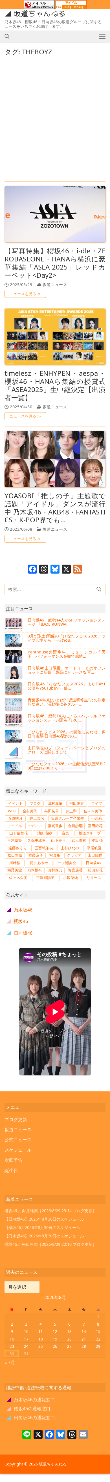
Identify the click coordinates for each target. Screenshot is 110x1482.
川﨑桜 (14, 862)
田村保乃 (55, 870)
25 (40, 1346)
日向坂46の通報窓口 (31, 1417)
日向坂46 (93, 862)
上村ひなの (70, 847)
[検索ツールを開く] (7, 36)
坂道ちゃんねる (39, 13)
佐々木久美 (18, 877)
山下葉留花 (18, 833)
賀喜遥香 (75, 870)
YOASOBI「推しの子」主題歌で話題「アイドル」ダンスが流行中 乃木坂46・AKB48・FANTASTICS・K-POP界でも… (55, 508)
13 (69, 1331)
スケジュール (18, 1150)
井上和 (71, 810)
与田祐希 (51, 810)
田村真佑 (55, 803)
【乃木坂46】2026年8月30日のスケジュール (44, 1235)
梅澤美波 (14, 870)
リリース (94, 877)
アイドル (14, 825)
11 (40, 1331)
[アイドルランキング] (39, 6)
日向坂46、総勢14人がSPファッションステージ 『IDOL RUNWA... (66, 622)
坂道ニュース (54, 284)
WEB (12, 810)
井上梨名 (37, 818)
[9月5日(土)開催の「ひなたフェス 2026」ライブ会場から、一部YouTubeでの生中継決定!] (14, 640)
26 (55, 1346)
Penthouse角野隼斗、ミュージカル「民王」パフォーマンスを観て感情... (66, 654)
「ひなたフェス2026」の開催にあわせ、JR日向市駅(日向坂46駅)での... (66, 734)
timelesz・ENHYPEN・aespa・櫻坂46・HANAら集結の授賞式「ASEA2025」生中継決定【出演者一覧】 (55, 385)
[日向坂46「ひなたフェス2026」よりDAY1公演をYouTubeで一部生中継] (14, 688)
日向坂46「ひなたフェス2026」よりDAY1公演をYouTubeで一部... (66, 686)
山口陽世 (95, 855)
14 (84, 1331)
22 (98, 1339)
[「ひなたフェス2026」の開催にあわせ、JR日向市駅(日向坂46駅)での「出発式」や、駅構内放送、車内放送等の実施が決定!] (14, 736)
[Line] (26, 1435)
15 (98, 1331)
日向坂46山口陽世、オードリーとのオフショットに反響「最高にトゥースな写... (66, 670)
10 (26, 1331)
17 (26, 1339)
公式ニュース (18, 1140)
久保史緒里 (36, 840)
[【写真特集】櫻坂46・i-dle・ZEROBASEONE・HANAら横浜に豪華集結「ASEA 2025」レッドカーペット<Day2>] (55, 214)
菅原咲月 (15, 818)
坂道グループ (90, 833)
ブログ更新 (16, 1119)
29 (98, 1346)
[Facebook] (32, 570)
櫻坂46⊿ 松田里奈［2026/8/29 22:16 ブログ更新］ (50, 1244)
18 (40, 1339)
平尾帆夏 (94, 847)
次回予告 (14, 1160)
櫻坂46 (97, 840)
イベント (15, 803)
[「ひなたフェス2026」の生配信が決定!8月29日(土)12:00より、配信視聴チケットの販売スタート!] (14, 768)
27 (69, 1346)
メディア (34, 825)
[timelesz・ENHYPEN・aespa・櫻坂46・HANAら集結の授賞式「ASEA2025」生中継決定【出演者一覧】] (55, 337)
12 (55, 1331)
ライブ (96, 803)
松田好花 (95, 870)
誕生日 (11, 1170)
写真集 (54, 855)
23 (12, 1346)
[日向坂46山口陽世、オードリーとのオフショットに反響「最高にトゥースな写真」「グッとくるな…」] (14, 672)
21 (84, 1339)
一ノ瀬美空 (67, 862)
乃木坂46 (34, 870)
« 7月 (10, 1362)
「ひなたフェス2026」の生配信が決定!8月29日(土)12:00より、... (66, 766)
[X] (66, 570)
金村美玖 (30, 810)
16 (12, 1339)
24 (26, 1346)
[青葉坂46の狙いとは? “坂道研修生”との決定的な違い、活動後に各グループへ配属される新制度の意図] (14, 704)
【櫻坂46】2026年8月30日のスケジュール (42, 1227)
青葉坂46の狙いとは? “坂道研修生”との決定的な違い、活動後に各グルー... (66, 702)
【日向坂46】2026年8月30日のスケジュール (44, 1219)
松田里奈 (15, 855)
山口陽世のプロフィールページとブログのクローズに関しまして (66, 750)
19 (55, 1339)
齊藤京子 (35, 855)
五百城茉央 (44, 847)
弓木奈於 (14, 840)
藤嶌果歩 (55, 825)
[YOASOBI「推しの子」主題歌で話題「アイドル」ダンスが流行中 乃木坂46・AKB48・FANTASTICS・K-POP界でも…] (55, 459)
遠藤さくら (17, 847)
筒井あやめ (39, 862)
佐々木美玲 (93, 810)
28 (84, 1346)
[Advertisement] (55, 122)
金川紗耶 (75, 825)
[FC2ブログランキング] (71, 6)
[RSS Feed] (77, 570)
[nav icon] (102, 36)
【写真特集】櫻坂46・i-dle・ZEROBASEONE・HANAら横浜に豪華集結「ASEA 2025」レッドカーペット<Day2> (55, 263)
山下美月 (58, 840)
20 (69, 1339)
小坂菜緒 (70, 877)
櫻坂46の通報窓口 (28, 1409)
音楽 (65, 833)
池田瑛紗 (44, 833)
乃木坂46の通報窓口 (31, 1400)
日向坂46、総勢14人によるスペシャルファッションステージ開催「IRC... (66, 718)
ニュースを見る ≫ (25, 293)
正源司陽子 (45, 877)
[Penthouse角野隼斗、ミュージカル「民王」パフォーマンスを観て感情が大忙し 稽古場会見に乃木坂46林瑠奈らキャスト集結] (14, 656)
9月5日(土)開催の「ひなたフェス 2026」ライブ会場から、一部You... (66, 638)
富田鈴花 (95, 825)
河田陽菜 (76, 803)
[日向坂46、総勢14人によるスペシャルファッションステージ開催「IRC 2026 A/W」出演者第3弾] (14, 720)
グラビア (74, 855)
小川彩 (96, 818)
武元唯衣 (78, 840)
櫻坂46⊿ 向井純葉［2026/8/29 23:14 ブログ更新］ (50, 1210)
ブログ (35, 803)
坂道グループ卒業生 (67, 818)
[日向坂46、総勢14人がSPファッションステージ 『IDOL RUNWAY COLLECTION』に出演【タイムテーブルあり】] (14, 624)
